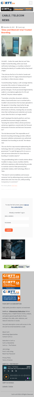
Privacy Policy (6, 358)
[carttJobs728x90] (17, 9)
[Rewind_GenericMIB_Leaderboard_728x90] (17, 266)
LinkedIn (5, 386)
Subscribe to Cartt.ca (8, 340)
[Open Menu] (30, 3)
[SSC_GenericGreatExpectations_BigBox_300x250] (13, 249)
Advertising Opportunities (10, 334)
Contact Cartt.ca (7, 337)
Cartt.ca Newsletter (8, 343)
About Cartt (5, 332)
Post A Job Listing (7, 351)
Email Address (9, 216)
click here (14, 185)
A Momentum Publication (17, 311)
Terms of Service (7, 360)
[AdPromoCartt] (11, 298)
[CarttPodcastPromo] (11, 292)
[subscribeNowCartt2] (11, 276)
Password (8, 222)
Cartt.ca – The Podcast (9, 345)
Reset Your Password (8, 354)
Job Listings (6, 349)
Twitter (11, 386)
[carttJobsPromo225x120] (11, 284)
